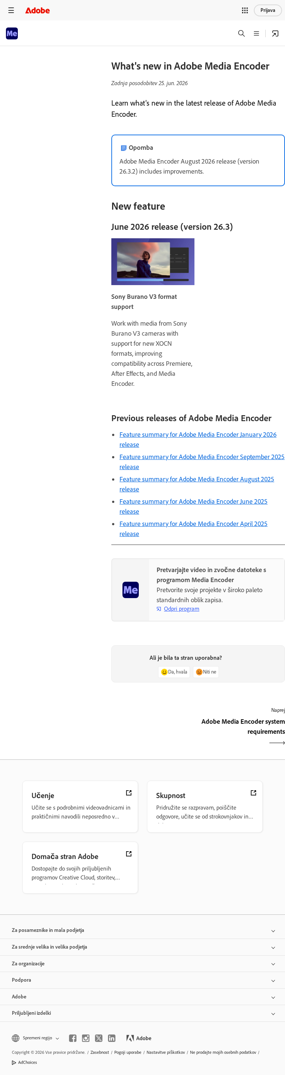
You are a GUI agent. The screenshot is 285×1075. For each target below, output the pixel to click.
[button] (245, 10)
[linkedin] (111, 1038)
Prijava (268, 10)
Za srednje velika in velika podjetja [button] (49, 947)
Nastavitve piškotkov (166, 1052)
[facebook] (72, 1038)
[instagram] (85, 1038)
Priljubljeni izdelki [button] (31, 1013)
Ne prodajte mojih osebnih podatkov (223, 1052)
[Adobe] (37, 10)
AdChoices (27, 1062)
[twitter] (98, 1038)
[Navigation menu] (11, 10)
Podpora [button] (21, 980)
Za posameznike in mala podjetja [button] (48, 930)
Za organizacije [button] (28, 964)
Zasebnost (100, 1052)
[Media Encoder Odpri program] (275, 33)
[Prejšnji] (153, 733)
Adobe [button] (19, 997)
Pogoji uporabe (127, 1052)
